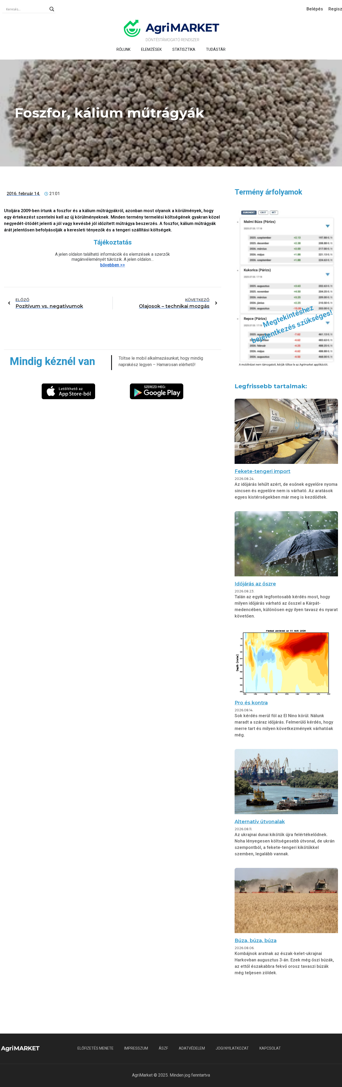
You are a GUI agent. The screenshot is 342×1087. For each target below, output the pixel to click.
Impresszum (136, 1048)
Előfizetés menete (95, 1048)
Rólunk (123, 49)
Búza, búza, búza (256, 941)
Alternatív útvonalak (260, 822)
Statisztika (183, 49)
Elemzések (151, 49)
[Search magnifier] (52, 9)
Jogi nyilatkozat (232, 1048)
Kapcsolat (270, 1048)
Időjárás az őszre (255, 584)
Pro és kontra (251, 703)
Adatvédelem (192, 1048)
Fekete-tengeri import (262, 471)
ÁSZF (163, 1048)
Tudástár (216, 49)
